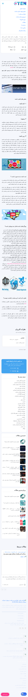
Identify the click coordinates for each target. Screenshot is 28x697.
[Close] (3, 3)
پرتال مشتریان (22, 30)
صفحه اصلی (23, 8)
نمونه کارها (23, 19)
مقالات (24, 22)
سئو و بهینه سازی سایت (20, 11)
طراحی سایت (22, 14)
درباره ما (23, 25)
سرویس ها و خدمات (21, 17)
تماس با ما (23, 27)
